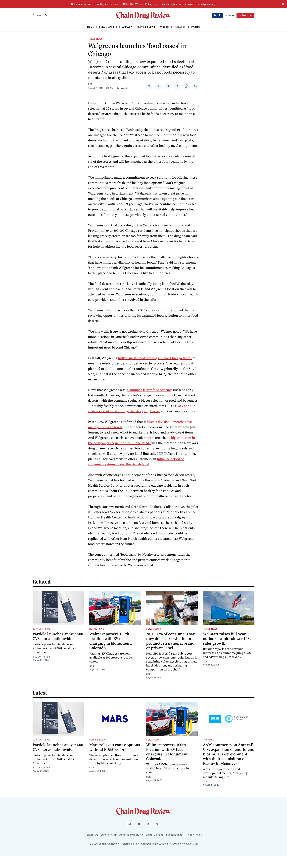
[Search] (46, 15)
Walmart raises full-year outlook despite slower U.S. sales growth (227, 638)
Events (195, 27)
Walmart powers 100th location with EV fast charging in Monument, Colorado (110, 641)
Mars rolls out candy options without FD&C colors (114, 747)
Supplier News (146, 27)
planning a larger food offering (149, 390)
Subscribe (245, 15)
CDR (90, 84)
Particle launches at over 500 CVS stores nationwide (58, 636)
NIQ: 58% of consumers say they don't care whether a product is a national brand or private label (170, 641)
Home (90, 27)
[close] (283, 4)
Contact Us (91, 834)
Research (180, 27)
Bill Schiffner (41, 657)
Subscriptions (174, 834)
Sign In (230, 15)
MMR (217, 15)
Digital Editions (154, 834)
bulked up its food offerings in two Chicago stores (155, 358)
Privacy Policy (193, 834)
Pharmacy (125, 27)
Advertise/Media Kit (131, 834)
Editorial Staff (109, 834)
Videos (164, 27)
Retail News (106, 27)
